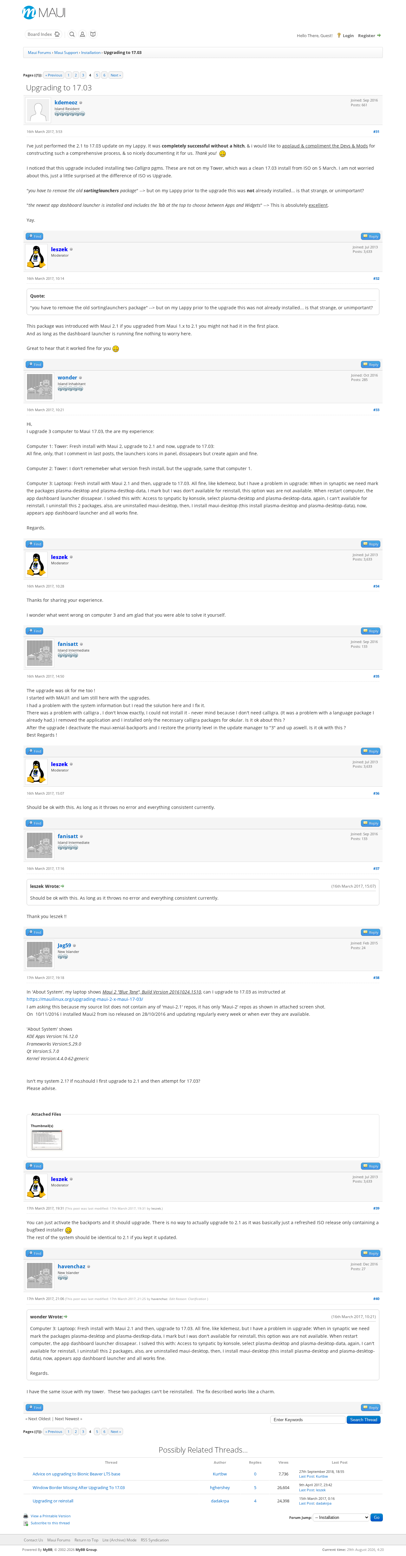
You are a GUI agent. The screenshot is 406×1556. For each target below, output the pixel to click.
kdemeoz (66, 102)
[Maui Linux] (44, 12)
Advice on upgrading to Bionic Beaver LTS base (76, 1474)
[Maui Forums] (43, 37)
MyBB (47, 1549)
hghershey (220, 1487)
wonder (67, 377)
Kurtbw (220, 1474)
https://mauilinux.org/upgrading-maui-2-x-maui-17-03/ (85, 999)
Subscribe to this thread (50, 1522)
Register (366, 35)
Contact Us (33, 1540)
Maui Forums (39, 52)
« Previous (53, 75)
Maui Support (66, 52)
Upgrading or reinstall (53, 1501)
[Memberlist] (82, 37)
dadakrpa (220, 1501)
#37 (376, 868)
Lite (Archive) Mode (119, 1540)
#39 (376, 1208)
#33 (376, 409)
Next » (116, 75)
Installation (91, 52)
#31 (376, 131)
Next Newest (67, 1418)
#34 (376, 586)
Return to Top (86, 1540)
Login (348, 35)
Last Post (306, 1476)
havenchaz (71, 1266)
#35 (376, 676)
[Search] (72, 37)
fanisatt (68, 643)
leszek (156, 1208)
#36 (376, 793)
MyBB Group (86, 1549)
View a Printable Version (51, 1515)
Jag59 (64, 945)
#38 (376, 977)
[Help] (93, 37)
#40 (376, 1298)
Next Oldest (39, 1418)
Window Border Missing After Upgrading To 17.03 (79, 1487)
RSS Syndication (155, 1540)
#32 (376, 278)
